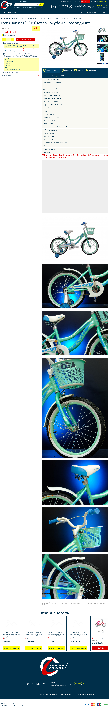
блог (99, 12)
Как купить (92, 12)
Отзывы (36, 75)
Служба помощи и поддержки (12, 705)
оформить (85, 1)
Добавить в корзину (25, 39)
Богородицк (32, 1)
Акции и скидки (80, 694)
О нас (71, 694)
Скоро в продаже (11, 648)
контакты (105, 12)
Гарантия (84, 12)
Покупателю (63, 694)
